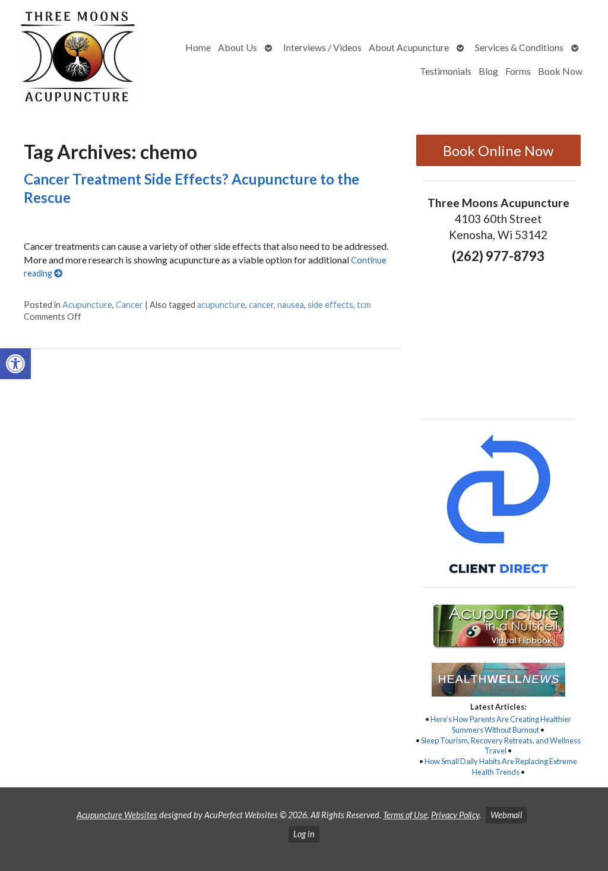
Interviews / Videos (322, 47)
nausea (290, 305)
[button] (15, 363)
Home (198, 47)
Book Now (560, 71)
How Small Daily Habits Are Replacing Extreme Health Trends (501, 766)
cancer (261, 305)
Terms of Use (405, 815)
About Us (237, 47)
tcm (364, 305)
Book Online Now (498, 150)
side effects (330, 305)
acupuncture (221, 305)
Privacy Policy (455, 815)
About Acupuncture (409, 47)
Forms (518, 71)
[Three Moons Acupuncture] (78, 59)
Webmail (506, 815)
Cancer (129, 305)
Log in (304, 834)
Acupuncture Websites (117, 815)
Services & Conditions (519, 47)
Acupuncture (87, 305)
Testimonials (445, 71)
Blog (488, 71)
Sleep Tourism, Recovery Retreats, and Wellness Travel (501, 746)
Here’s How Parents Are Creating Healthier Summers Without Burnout (500, 724)
